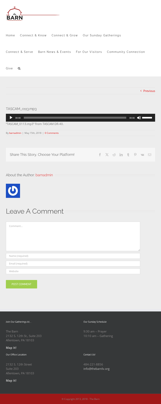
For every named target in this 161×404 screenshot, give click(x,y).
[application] (80, 118)
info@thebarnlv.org (96, 369)
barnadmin (15, 133)
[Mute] (139, 118)
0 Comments (52, 133)
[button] (19, 68)
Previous (149, 91)
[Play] (11, 118)
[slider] (147, 117)
